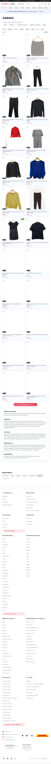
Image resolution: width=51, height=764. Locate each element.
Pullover (28, 541)
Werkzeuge (5, 661)
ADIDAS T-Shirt (30, 633)
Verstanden (41, 11)
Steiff (4, 541)
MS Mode (5, 607)
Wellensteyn (25, 475)
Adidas (4, 564)
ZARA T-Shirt (29, 625)
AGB (4, 521)
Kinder (22, 7)
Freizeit (34, 7)
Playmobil (5, 561)
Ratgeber (28, 681)
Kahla (4, 550)
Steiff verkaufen (6, 701)
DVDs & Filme (6, 653)
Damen (10, 7)
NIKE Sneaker (29, 659)
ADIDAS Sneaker (30, 661)
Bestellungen (29, 521)
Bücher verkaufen (7, 686)
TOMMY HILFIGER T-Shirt (32, 627)
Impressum (5, 524)
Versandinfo (5, 502)
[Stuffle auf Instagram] (4, 758)
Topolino (5, 601)
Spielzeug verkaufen (7, 709)
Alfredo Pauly (6, 593)
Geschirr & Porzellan (7, 639)
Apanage (5, 598)
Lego (4, 553)
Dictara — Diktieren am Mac (32, 510)
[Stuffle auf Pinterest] (11, 758)
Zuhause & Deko (6, 636)
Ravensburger (6, 556)
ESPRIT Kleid (29, 639)
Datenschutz (5, 518)
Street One (11, 24)
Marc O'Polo (5, 576)
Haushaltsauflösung (27, 746)
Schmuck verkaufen (7, 718)
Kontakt (4, 499)
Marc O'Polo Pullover (31, 653)
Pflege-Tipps (29, 692)
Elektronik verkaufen (31, 689)
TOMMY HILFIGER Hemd (32, 647)
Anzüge (28, 570)
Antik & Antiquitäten (7, 667)
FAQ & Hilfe (5, 496)
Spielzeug (40, 7)
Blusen (28, 547)
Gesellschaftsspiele (7, 656)
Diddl (4, 539)
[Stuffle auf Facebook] (7, 758)
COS (4, 610)
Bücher (4, 650)
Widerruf (5, 527)
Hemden (28, 550)
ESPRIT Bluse (29, 642)
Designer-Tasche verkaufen (32, 686)
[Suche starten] (40, 4)
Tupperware (18, 475)
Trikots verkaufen (7, 684)
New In (4, 7)
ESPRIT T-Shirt (29, 622)
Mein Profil (28, 518)
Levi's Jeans (29, 656)
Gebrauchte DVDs (7, 670)
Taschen (5, 633)
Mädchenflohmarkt (8, 746)
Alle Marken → (40, 475)
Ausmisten (24, 748)
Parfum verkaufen (7, 715)
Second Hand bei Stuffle (32, 502)
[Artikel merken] (3, 35)
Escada (4, 578)
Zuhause (28, 7)
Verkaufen (21, 4)
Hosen (27, 556)
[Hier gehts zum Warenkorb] (48, 4)
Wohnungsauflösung (27, 747)
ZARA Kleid (29, 636)
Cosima (5, 24)
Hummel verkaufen (7, 703)
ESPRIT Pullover (30, 650)
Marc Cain (5, 590)
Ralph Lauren (6, 573)
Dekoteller (5, 642)
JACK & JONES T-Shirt (31, 630)
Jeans (27, 553)
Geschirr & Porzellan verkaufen (10, 698)
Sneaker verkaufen (7, 692)
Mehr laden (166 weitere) (25, 404)
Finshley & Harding (7, 595)
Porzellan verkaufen (7, 706)
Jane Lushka (5, 581)
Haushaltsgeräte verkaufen (9, 720)
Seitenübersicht (6, 478)
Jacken (28, 561)
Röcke (27, 559)
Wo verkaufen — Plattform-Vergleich (34, 684)
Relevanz (46, 32)
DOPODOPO (5, 604)
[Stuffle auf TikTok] (15, 758)
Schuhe (28, 573)
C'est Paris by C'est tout (22, 24)
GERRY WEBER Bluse (31, 644)
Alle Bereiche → (6, 673)
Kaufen (13, 4)
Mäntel (27, 564)
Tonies (4, 559)
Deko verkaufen (6, 695)
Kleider (28, 544)
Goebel (12, 475)
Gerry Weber (32, 475)
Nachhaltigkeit (29, 507)
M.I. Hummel (5, 475)
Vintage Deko (6, 664)
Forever (44, 24)
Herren (16, 7)
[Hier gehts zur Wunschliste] (45, 4)
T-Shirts (28, 539)
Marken (46, 7)
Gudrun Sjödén (6, 587)
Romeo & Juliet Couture (35, 24)
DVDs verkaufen (6, 712)
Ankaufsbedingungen (8, 505)
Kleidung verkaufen (7, 681)
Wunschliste (29, 524)
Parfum (4, 659)
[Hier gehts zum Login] (42, 4)
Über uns (28, 496)
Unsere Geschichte (30, 499)
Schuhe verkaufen (7, 689)
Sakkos (28, 567)
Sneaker (28, 576)
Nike (4, 567)
